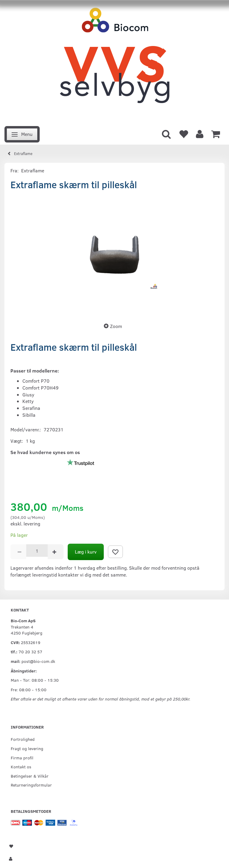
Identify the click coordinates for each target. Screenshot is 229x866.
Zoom (116, 326)
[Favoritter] (183, 133)
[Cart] (216, 133)
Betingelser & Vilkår (30, 776)
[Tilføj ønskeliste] (115, 551)
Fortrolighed (23, 739)
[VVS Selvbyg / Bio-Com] (114, 61)
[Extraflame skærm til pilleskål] (114, 254)
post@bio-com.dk (38, 661)
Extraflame (32, 170)
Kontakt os (21, 767)
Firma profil (22, 758)
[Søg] (166, 133)
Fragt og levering (27, 748)
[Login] (199, 133)
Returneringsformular (31, 785)
